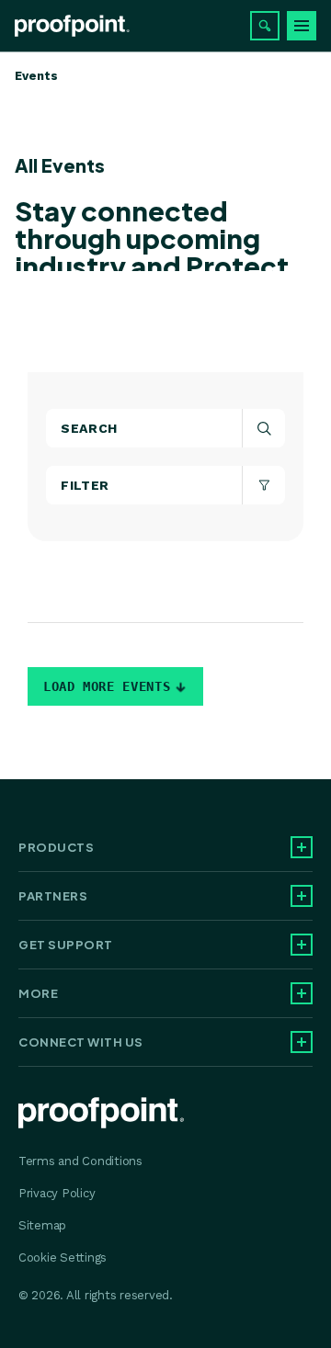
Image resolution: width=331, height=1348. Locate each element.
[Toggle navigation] (301, 25)
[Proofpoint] (72, 25)
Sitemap (42, 1225)
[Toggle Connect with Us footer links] (302, 1042)
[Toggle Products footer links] (302, 847)
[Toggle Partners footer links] (302, 896)
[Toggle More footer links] (302, 993)
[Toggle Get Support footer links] (302, 945)
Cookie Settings (62, 1257)
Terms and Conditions (80, 1161)
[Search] (265, 25)
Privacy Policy (56, 1193)
